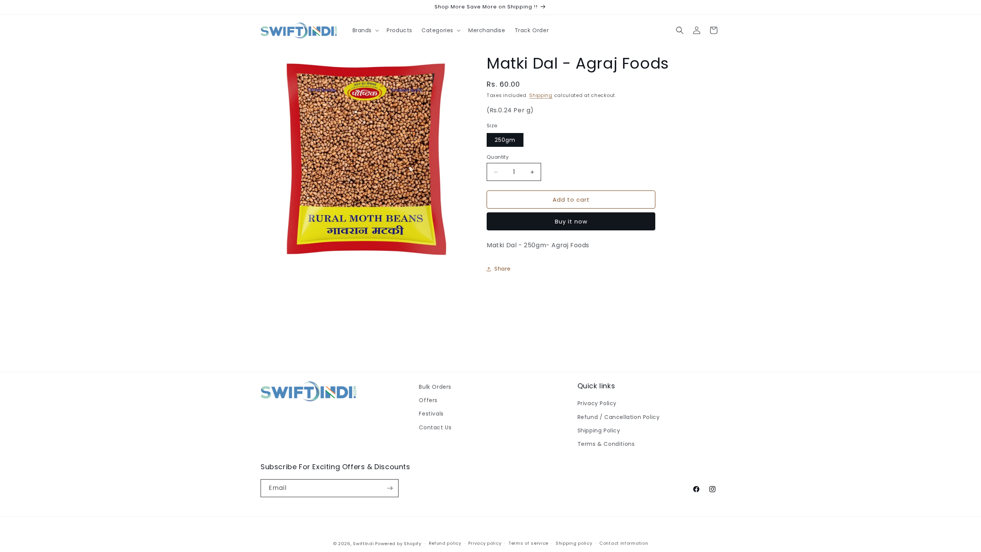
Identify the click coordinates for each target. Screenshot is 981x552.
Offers (428, 400)
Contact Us (435, 427)
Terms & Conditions (606, 444)
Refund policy (445, 543)
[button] (365, 30)
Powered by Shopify (398, 543)
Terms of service (528, 543)
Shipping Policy (598, 430)
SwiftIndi (363, 543)
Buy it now (571, 221)
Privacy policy (484, 543)
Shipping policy (574, 543)
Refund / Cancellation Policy (618, 417)
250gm (505, 140)
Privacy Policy (597, 403)
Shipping (541, 95)
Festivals (431, 413)
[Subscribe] (389, 488)
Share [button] (502, 269)
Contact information (623, 543)
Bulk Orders (435, 387)
